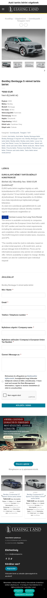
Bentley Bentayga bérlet (32, 136)
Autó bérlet (19, 136)
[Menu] (3, 9)
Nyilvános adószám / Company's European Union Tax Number (23, 341)
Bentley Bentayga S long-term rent (13, 139)
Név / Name (7, 290)
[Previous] (5, 44)
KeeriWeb (20, 543)
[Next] (41, 44)
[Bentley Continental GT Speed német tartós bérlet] (11, 483)
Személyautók (34, 19)
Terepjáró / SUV (23, 21)
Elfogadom (18, 591)
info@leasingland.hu (15, 554)
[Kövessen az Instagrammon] (9, 559)
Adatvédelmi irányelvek (24, 594)
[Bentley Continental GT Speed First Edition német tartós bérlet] (35, 483)
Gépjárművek (20, 19)
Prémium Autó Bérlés (24, 148)
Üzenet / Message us (11, 355)
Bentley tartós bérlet (27, 141)
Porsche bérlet (11, 148)
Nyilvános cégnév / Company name (18, 327)
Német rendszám (28, 146)
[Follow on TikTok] (11, 559)
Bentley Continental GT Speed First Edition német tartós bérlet (35, 496)
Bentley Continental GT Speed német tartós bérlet (11, 495)
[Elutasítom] (44, 589)
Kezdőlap (9, 19)
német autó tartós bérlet (14, 146)
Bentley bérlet (15, 141)
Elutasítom (30, 591)
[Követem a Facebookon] (6, 559)
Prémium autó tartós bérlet (15, 150)
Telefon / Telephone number (14, 315)
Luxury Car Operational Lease (24, 143)
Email (5, 302)
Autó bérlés (11, 136)
